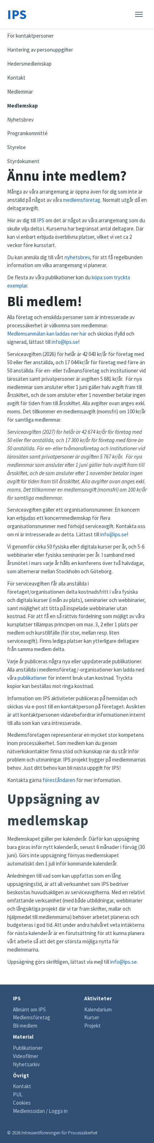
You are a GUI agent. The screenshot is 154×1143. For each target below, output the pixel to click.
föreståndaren (59, 780)
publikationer (32, 677)
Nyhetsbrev (20, 119)
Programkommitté (27, 133)
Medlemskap (22, 105)
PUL (18, 1094)
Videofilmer (25, 1056)
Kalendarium (98, 1009)
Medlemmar (20, 91)
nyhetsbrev (77, 257)
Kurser (91, 1017)
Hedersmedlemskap (29, 63)
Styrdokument (23, 161)
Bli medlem (25, 1025)
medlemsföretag (81, 199)
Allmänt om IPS (29, 1009)
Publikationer (28, 1047)
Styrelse (16, 147)
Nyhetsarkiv (26, 1064)
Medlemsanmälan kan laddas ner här (47, 333)
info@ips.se (65, 341)
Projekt (92, 1025)
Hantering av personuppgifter (40, 49)
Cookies (22, 1102)
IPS (17, 14)
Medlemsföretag (31, 1017)
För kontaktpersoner (30, 35)
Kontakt (16, 77)
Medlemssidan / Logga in (40, 1111)
